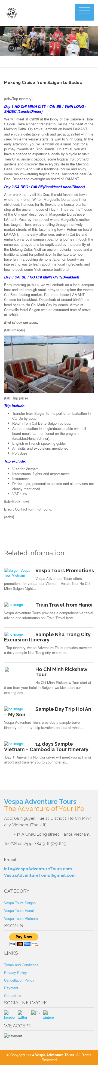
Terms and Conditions (21, 964)
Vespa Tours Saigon (20, 902)
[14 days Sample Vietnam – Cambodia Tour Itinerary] (17, 743)
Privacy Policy (15, 972)
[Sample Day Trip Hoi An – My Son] (17, 708)
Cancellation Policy (19, 980)
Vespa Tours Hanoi (19, 910)
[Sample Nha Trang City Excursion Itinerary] (17, 634)
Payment (11, 987)
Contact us (12, 995)
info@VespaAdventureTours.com (38, 868)
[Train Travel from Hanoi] (17, 604)
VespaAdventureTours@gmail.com (40, 875)
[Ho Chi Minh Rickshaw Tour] (17, 675)
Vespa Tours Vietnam (21, 918)
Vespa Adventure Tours (40, 801)
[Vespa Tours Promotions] (17, 573)
